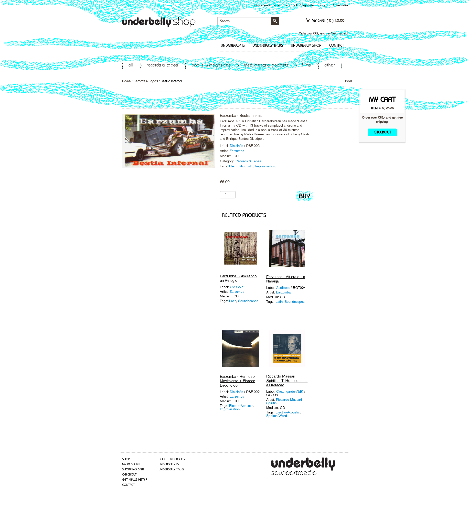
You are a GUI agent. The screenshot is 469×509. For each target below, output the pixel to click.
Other (329, 65)
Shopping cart (133, 469)
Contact (291, 5)
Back (348, 81)
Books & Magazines (211, 65)
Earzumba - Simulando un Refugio (238, 278)
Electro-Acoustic (241, 166)
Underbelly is (233, 46)
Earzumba (237, 151)
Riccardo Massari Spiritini (284, 401)
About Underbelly (267, 5)
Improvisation (265, 166)
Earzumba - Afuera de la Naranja (285, 278)
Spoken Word (276, 416)
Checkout (382, 132)
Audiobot (283, 288)
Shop (126, 459)
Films (306, 65)
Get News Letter (134, 479)
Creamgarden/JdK (290, 391)
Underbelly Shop (306, 46)
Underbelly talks (268, 46)
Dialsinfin (236, 146)
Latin (232, 301)
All (130, 65)
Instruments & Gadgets (266, 65)
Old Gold (237, 287)
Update (308, 5)
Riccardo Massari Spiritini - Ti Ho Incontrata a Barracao (287, 380)
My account (131, 464)
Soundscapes (248, 301)
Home (126, 81)
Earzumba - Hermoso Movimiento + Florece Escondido (237, 381)
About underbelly (172, 459)
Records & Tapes (162, 65)
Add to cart (304, 197)
